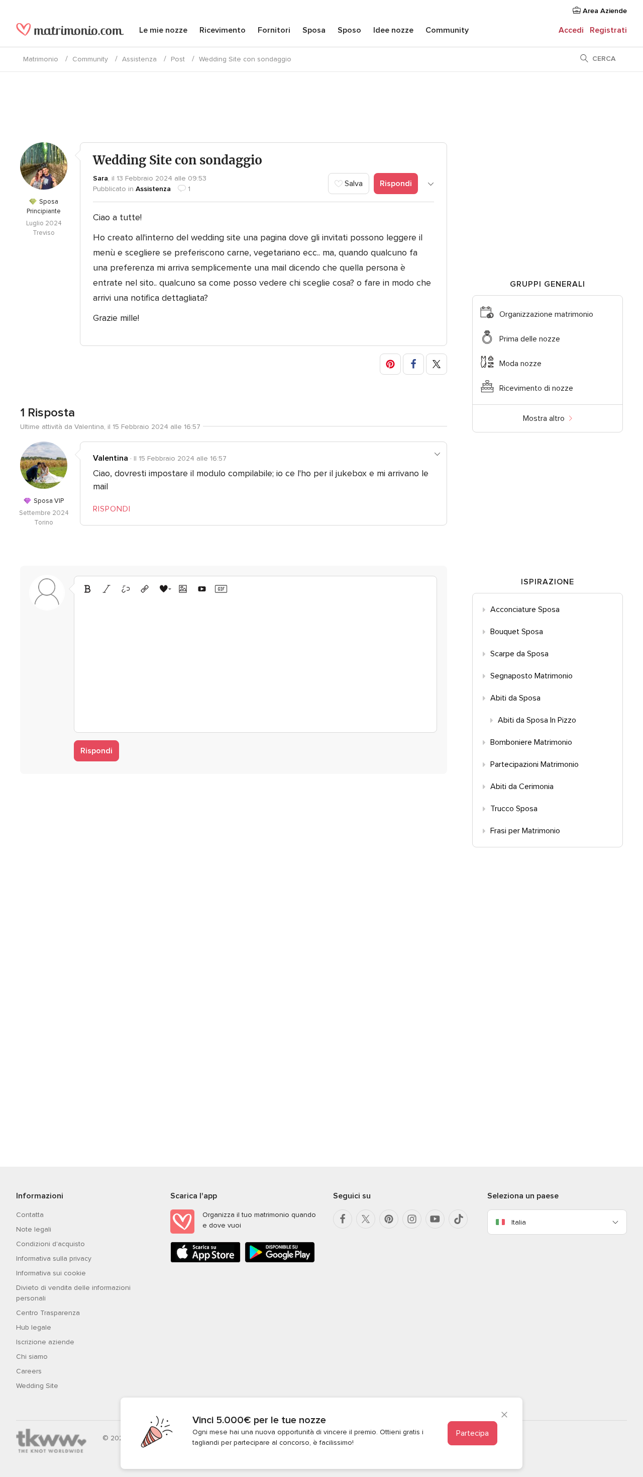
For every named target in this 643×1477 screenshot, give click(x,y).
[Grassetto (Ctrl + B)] (87, 588)
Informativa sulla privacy (53, 1258)
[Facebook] (342, 1219)
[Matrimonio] (70, 31)
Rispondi (396, 184)
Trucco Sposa (514, 809)
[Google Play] (280, 1260)
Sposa (314, 30)
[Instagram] (411, 1219)
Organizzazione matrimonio (546, 314)
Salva (353, 184)
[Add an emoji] (163, 588)
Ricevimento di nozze (536, 388)
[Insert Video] (201, 588)
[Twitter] (365, 1219)
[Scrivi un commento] (255, 661)
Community (447, 30)
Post (178, 59)
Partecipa (472, 1433)
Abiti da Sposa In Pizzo (537, 720)
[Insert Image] (182, 588)
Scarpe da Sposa (519, 654)
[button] (390, 364)
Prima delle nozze (529, 339)
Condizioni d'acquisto (50, 1244)
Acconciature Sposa (525, 609)
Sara (100, 178)
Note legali (33, 1229)
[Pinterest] (388, 1219)
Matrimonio (40, 59)
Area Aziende (604, 11)
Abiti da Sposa (515, 698)
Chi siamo (32, 1356)
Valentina (110, 458)
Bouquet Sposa (516, 632)
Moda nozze (520, 364)
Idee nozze (393, 30)
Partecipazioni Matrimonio (534, 764)
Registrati (608, 30)
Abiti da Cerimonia (522, 786)
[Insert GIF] (221, 588)
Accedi (571, 30)
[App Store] (205, 1260)
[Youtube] (435, 1219)
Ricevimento (222, 30)
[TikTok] (458, 1219)
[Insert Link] (144, 588)
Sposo (349, 30)
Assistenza (139, 59)
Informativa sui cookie (51, 1273)
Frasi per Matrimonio (525, 831)
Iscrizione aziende (45, 1342)
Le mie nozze (163, 30)
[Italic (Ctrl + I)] (106, 588)
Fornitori (274, 30)
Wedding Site (37, 1385)
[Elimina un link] (125, 588)
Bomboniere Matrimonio (531, 742)
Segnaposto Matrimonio (531, 676)
